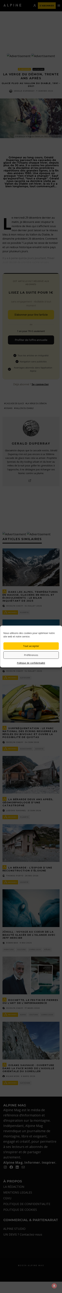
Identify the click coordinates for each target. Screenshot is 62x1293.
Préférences (31, 655)
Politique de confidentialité (31, 662)
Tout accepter (31, 646)
